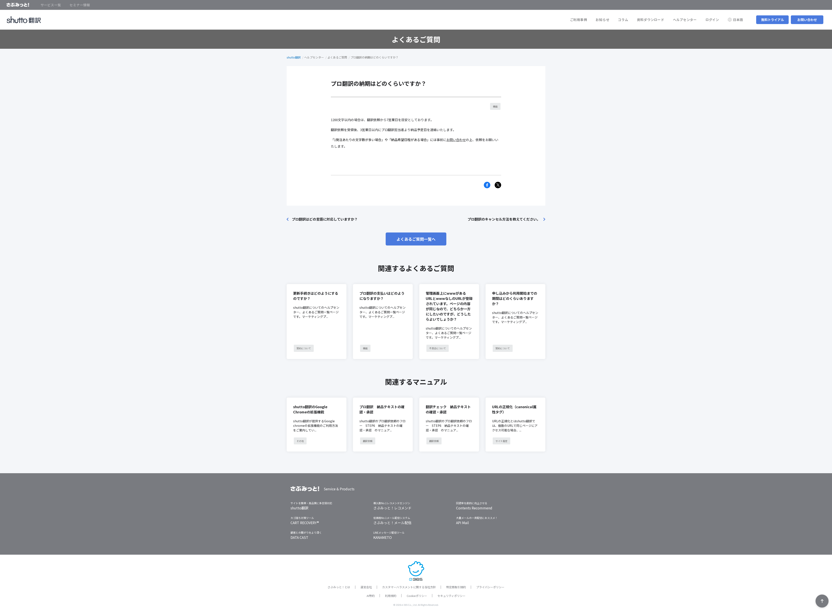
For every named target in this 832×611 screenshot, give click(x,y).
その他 (300, 441)
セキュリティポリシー (451, 596)
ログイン (712, 19)
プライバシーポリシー (490, 587)
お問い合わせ (807, 19)
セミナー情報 (80, 5)
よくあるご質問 (337, 57)
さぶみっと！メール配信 (392, 522)
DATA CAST (299, 537)
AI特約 (371, 596)
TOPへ (822, 601)
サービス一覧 (51, 5)
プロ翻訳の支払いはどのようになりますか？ (382, 296)
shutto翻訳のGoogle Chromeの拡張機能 (310, 409)
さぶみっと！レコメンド (392, 507)
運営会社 (366, 587)
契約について (304, 348)
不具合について (437, 348)
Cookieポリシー (417, 596)
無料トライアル (772, 19)
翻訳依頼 (367, 441)
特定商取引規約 (456, 587)
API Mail (462, 522)
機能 (495, 106)
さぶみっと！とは (339, 587)
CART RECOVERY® (305, 522)
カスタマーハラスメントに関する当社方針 (409, 587)
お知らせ (602, 19)
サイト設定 (501, 441)
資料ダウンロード (650, 19)
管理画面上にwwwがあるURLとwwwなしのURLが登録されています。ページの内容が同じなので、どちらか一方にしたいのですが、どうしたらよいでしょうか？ (449, 306)
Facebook (487, 185)
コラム (623, 19)
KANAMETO (382, 537)
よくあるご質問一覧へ (416, 239)
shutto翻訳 (294, 57)
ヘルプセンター (685, 19)
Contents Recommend (474, 507)
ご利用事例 (578, 19)
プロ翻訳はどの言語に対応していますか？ (325, 219)
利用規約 (390, 596)
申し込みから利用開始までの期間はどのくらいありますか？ (514, 298)
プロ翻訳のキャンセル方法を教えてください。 (504, 219)
